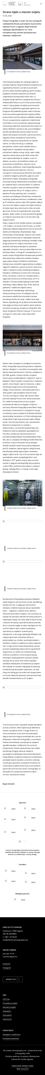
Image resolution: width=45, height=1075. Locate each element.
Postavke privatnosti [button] (11, 1038)
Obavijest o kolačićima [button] (11, 1034)
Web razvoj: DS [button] (22, 1069)
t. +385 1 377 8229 (10, 937)
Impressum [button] (7, 1019)
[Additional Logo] (24, 3)
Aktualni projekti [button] (9, 1007)
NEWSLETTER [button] (11, 979)
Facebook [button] (6, 964)
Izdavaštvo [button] (7, 1011)
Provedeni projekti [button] (10, 1003)
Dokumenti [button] (7, 1015)
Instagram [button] (7, 968)
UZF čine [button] (6, 999)
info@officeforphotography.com (15, 940)
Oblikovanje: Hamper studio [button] (22, 1066)
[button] (41, 4)
